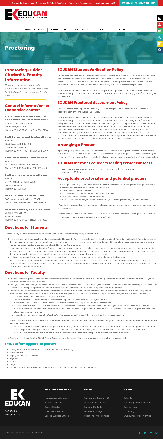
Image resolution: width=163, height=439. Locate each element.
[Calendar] (160, 31)
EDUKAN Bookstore (54, 411)
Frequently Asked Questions (53, 3)
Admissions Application (56, 398)
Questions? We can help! (96, 415)
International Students (95, 402)
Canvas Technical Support (24, 3)
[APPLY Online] (160, 18)
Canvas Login (130, 407)
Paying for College (93, 411)
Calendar (128, 398)
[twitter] (150, 433)
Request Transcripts (55, 402)
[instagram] (156, 433)
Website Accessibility (106, 3)
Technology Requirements (81, 3)
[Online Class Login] (160, 37)
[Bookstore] (160, 44)
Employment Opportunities (137, 415)
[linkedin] (145, 433)
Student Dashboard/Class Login (138, 3)
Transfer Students (93, 407)
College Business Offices (57, 415)
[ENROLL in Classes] (160, 25)
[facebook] (139, 433)
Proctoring (129, 411)
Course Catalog (52, 407)
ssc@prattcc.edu (126, 169)
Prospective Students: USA (97, 398)
